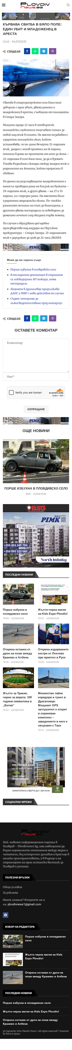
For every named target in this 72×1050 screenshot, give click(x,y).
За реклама (10, 892)
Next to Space (13, 1033)
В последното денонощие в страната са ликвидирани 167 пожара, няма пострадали (36, 279)
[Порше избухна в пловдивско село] (36, 461)
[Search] (68, 5)
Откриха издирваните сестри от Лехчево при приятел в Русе (53, 653)
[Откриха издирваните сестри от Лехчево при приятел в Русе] (53, 634)
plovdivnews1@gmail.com (24, 904)
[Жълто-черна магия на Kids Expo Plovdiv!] (53, 594)
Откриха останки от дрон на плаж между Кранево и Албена (17, 653)
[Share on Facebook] (27, 51)
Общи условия (12, 887)
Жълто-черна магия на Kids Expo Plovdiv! (53, 611)
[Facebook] (5, 915)
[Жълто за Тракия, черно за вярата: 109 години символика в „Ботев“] (18, 677)
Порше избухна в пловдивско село (33, 269)
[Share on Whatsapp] (35, 51)
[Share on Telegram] (43, 51)
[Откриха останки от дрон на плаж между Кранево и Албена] (18, 634)
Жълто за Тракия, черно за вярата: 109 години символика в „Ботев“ (17, 699)
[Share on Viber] (52, 51)
